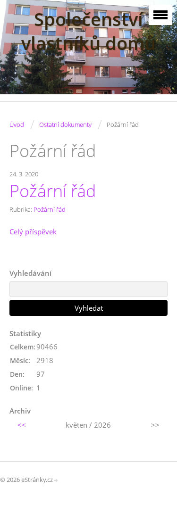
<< (21, 425)
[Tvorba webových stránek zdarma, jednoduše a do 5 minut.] (56, 480)
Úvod (16, 124)
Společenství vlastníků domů (88, 31)
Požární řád (52, 191)
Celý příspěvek (33, 231)
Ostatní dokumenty (65, 124)
